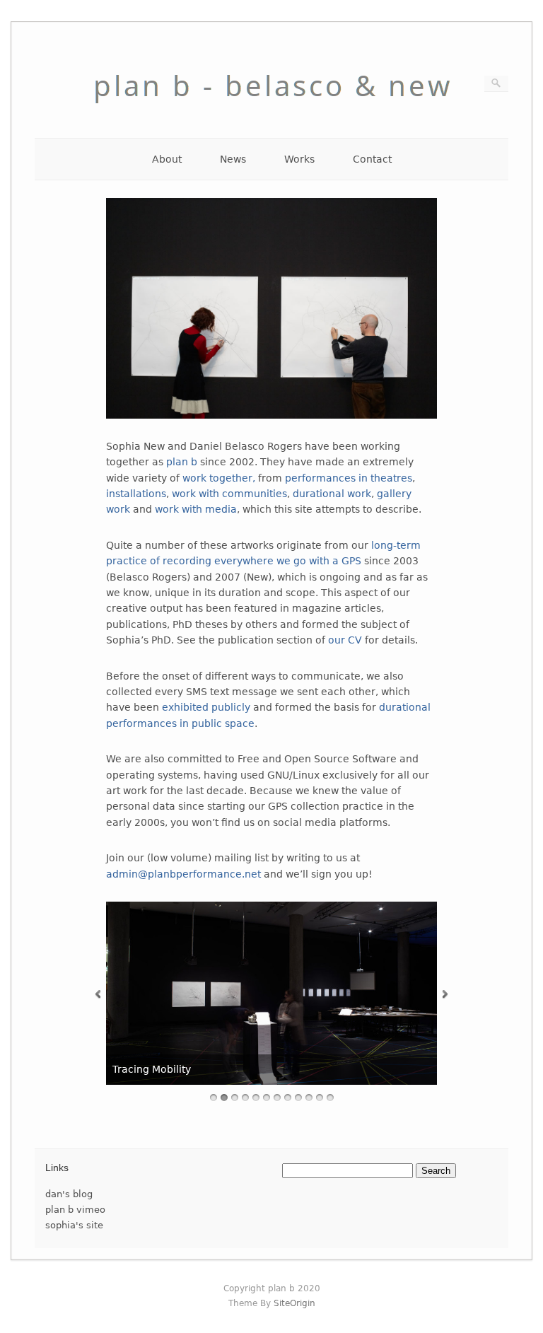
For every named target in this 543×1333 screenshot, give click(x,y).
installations (136, 493)
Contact (372, 159)
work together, (218, 478)
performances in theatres (348, 478)
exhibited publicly (206, 707)
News (233, 159)
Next (445, 994)
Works (299, 159)
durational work (332, 493)
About (167, 159)
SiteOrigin (294, 1303)
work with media (196, 509)
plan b (181, 461)
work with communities (229, 493)
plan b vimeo (75, 1209)
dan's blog (69, 1194)
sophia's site (74, 1225)
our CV (345, 640)
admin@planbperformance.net (183, 874)
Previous (98, 994)
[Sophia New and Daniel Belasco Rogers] (271, 115)
